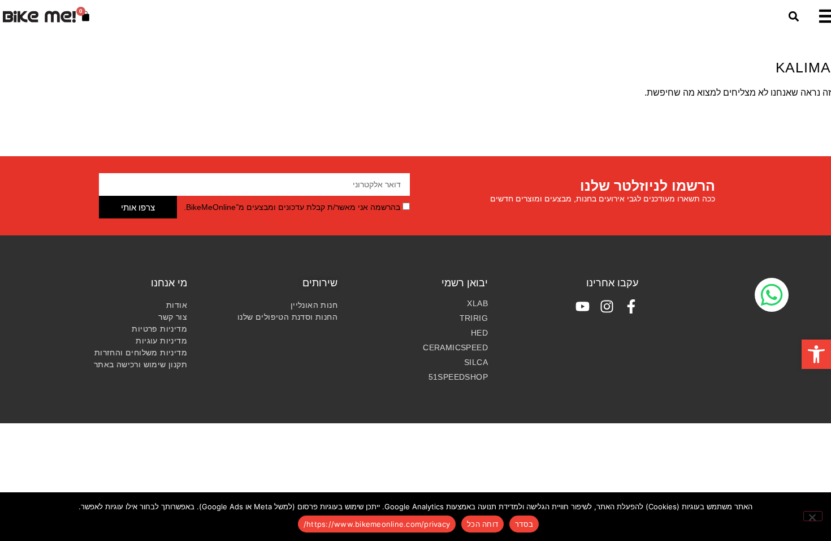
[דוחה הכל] (813, 516)
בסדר (524, 524)
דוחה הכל (482, 524)
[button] (816, 354)
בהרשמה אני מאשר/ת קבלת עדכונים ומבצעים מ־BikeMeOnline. (292, 207)
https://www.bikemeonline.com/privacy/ (377, 524)
